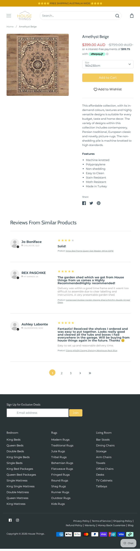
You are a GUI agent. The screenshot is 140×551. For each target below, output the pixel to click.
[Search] (117, 16)
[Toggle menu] (9, 16)
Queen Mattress (17, 498)
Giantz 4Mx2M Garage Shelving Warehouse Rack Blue (91, 350)
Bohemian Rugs (62, 463)
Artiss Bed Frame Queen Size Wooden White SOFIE (90, 251)
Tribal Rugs (59, 457)
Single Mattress (17, 480)
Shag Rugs (58, 486)
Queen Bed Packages (21, 474)
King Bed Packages (20, 469)
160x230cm (92, 65)
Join (76, 412)
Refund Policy (74, 525)
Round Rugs (59, 480)
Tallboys (101, 486)
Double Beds (15, 451)
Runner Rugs (60, 492)
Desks (100, 474)
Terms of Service (101, 520)
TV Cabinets (104, 480)
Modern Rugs (60, 439)
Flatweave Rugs (62, 469)
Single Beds (14, 463)
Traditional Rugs (62, 445)
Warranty (90, 525)
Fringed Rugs (60, 474)
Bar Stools (103, 439)
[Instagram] (17, 520)
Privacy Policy (81, 520)
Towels (100, 463)
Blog (130, 525)
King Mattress (16, 504)
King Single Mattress (20, 486)
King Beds (13, 439)
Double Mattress (18, 492)
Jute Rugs (58, 451)
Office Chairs (104, 469)
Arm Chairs (103, 457)
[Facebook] (10, 520)
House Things (36, 533)
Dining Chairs (105, 445)
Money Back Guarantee (111, 525)
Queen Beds (15, 445)
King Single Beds (18, 457)
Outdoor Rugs (60, 498)
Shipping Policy (122, 520)
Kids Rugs (58, 504)
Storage (101, 451)
